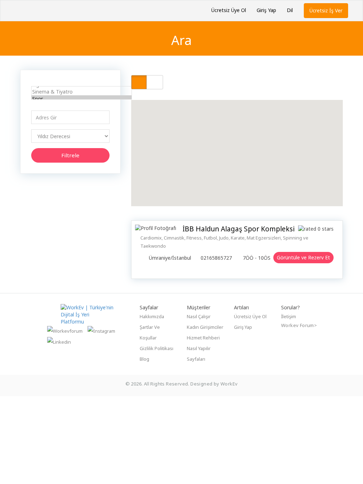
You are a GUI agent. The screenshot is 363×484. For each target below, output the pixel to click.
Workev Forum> (299, 325)
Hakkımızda (152, 316)
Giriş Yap (266, 10)
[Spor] (82, 98)
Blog (144, 359)
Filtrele (70, 155)
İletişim (288, 316)
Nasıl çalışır (199, 316)
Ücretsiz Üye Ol (228, 10)
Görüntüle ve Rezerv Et (303, 257)
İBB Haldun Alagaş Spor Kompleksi (239, 228)
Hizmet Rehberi (203, 337)
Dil (290, 10)
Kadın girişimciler (205, 327)
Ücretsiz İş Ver (325, 10)
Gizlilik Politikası (156, 348)
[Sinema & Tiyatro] (82, 91)
